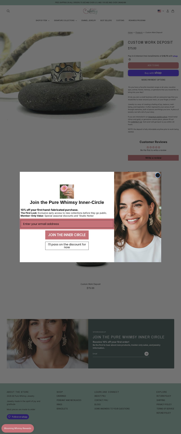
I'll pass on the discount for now (67, 245)
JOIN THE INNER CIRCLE (67, 235)
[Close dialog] (158, 175)
